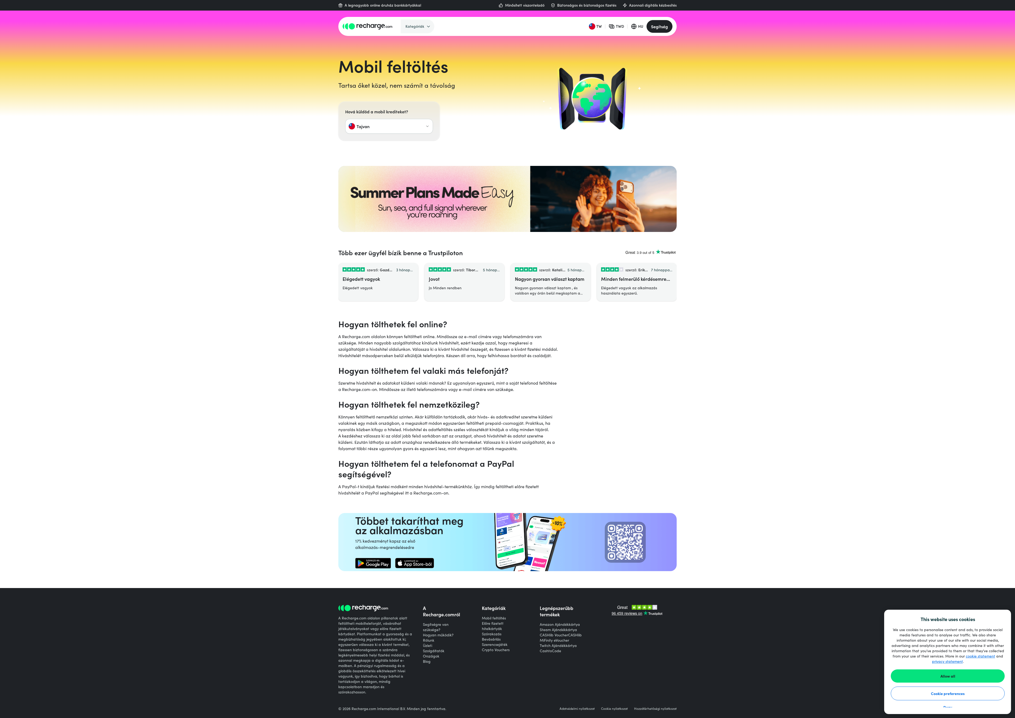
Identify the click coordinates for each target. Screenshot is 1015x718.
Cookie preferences (948, 693)
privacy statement (947, 661)
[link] (373, 563)
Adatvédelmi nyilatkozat (577, 708)
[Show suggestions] (427, 126)
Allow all (947, 676)
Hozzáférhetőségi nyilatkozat (655, 708)
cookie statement (980, 656)
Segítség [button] (659, 26)
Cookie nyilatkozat (614, 708)
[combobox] (389, 126)
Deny (947, 707)
